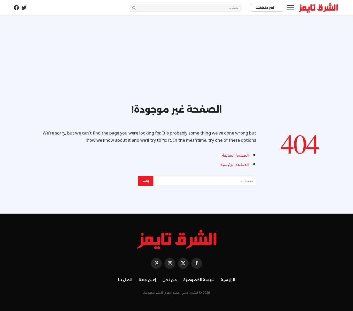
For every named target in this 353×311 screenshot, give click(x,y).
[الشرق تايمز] (318, 7)
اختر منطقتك (265, 8)
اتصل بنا (125, 280)
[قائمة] (290, 7)
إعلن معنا (147, 280)
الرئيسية (228, 280)
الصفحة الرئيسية (234, 164)
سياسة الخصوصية (198, 280)
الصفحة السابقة (235, 155)
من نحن (170, 280)
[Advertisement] (176, 65)
